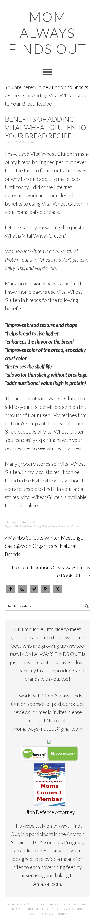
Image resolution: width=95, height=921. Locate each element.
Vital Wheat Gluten (68, 526)
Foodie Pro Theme (57, 904)
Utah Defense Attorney (49, 812)
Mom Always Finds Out (47, 33)
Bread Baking (34, 526)
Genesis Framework (64, 909)
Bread (22, 526)
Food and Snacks (27, 522)
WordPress (58, 914)
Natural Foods (49, 526)
